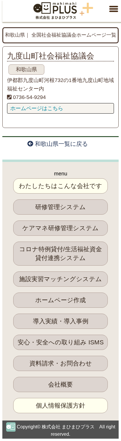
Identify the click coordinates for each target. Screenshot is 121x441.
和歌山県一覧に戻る (60, 144)
